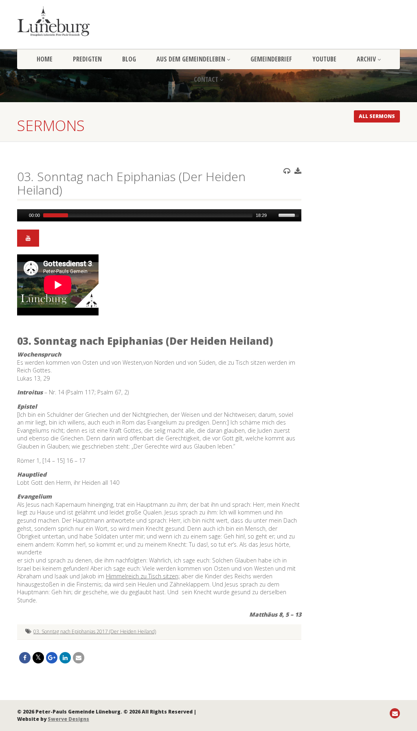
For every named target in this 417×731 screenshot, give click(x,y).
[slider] (290, 214)
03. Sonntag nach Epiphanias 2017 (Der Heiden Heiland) (94, 631)
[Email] (78, 657)
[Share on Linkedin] (65, 657)
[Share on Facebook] (25, 657)
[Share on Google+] (51, 657)
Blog (129, 59)
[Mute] (273, 215)
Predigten (87, 59)
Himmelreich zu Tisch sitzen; (143, 576)
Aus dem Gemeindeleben (190, 59)
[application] (159, 215)
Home (45, 59)
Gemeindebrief (271, 59)
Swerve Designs (68, 719)
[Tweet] (38, 657)
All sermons (377, 116)
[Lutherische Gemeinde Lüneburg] (76, 21)
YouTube (324, 59)
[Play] (22, 215)
